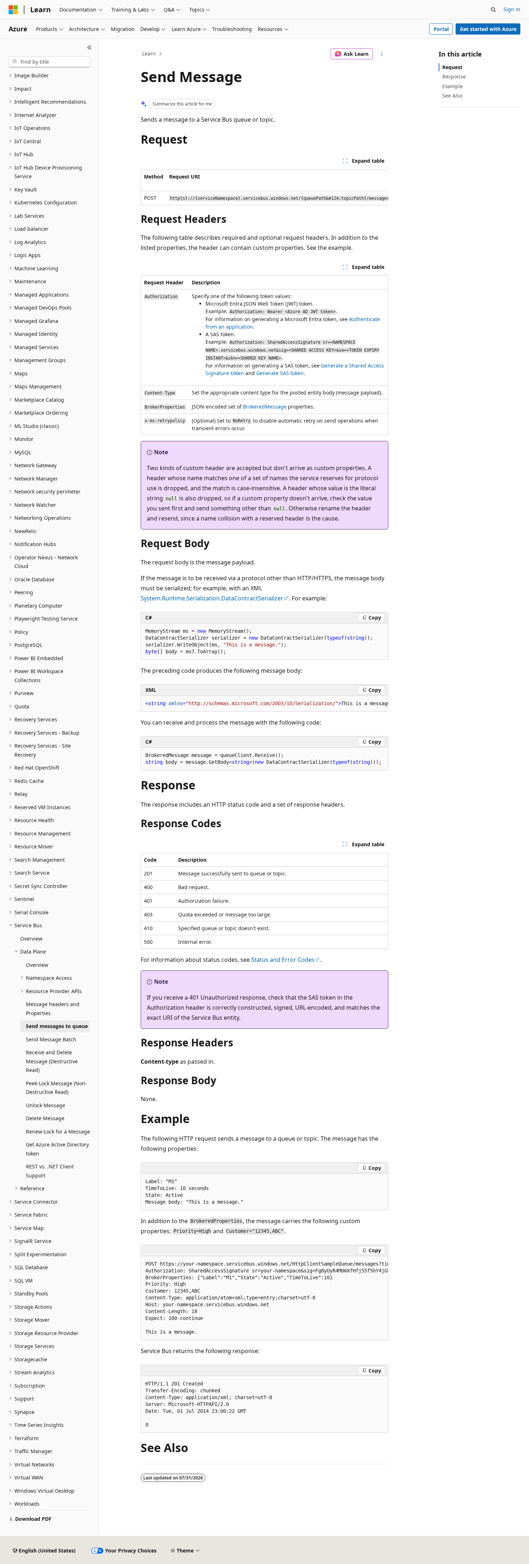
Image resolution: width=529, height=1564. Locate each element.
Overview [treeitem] (31, 938)
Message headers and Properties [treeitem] (53, 1009)
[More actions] (382, 54)
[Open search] (493, 9)
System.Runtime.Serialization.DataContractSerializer (212, 598)
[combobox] (49, 62)
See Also (452, 95)
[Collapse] (89, 47)
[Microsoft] (13, 9)
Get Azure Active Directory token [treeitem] (57, 1149)
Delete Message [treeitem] (45, 1118)
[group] (264, 187)
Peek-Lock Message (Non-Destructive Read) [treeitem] (56, 1088)
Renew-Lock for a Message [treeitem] (58, 1131)
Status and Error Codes (283, 960)
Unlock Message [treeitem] (45, 1105)
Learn (149, 53)
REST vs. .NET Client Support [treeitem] (50, 1171)
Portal (441, 29)
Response (454, 76)
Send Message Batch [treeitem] (51, 1039)
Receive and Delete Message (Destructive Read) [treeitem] (52, 1061)
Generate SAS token (280, 373)
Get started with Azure (488, 29)
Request (452, 67)
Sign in (511, 9)
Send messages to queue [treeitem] (57, 1026)
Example (452, 86)
